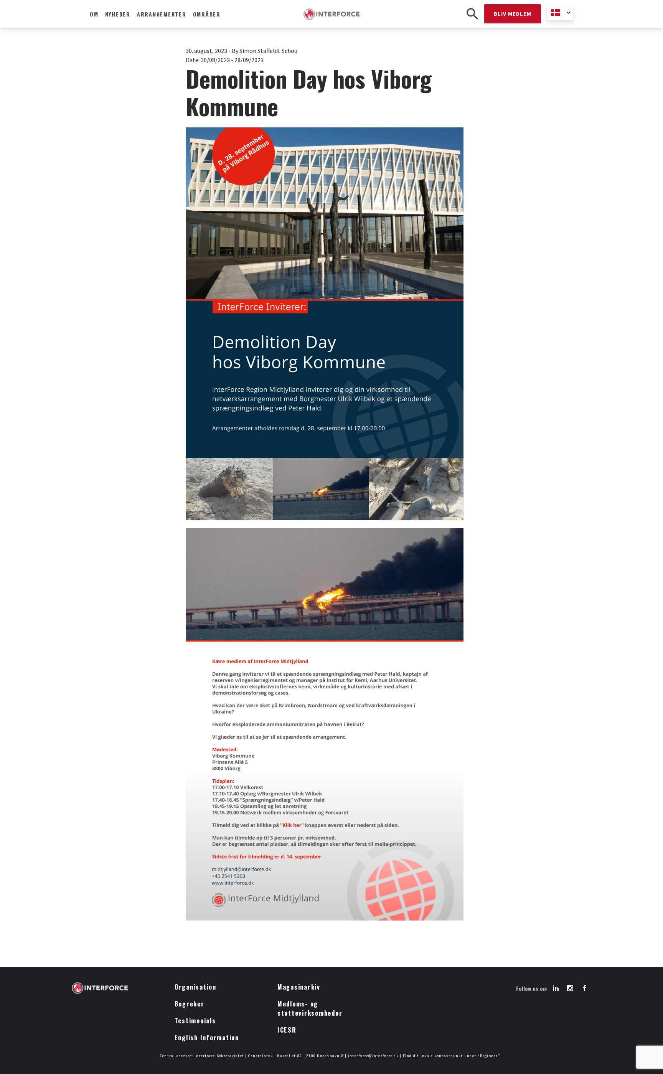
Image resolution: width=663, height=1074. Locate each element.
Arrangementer (161, 14)
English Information (207, 1037)
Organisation (195, 987)
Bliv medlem (512, 13)
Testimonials (195, 1020)
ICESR (287, 1029)
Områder (207, 14)
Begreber (190, 1003)
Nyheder (117, 14)
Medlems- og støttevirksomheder (310, 1008)
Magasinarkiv (298, 987)
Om (94, 14)
